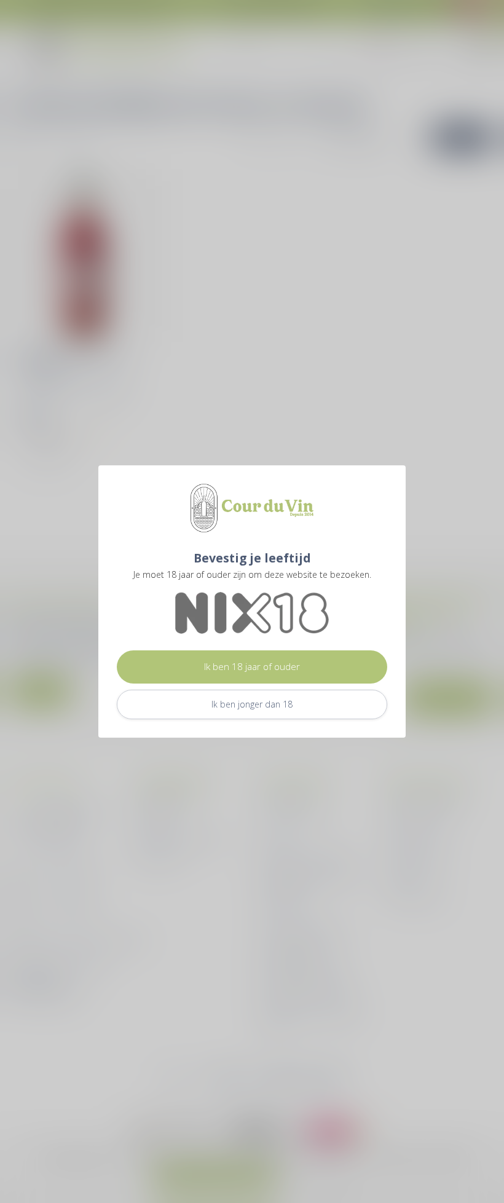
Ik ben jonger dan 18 (252, 704)
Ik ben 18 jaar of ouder (252, 666)
